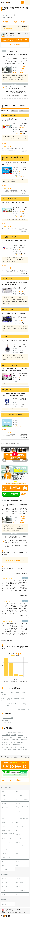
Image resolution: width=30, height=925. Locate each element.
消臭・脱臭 (18, 842)
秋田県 (10, 757)
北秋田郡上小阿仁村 (22, 737)
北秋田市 (13, 735)
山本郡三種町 (15, 740)
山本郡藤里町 (6, 740)
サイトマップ (5, 890)
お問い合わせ (18, 886)
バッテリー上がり (19, 838)
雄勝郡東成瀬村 (12, 732)
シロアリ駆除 (5, 799)
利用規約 (4, 894)
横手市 (22, 747)
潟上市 (25, 749)
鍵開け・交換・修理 (6, 830)
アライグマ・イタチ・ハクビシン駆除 (22, 807)
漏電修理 (4, 818)
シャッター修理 (19, 795)
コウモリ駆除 (5, 815)
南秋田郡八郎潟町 (19, 742)
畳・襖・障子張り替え (6, 838)
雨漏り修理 (18, 834)
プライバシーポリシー (20, 890)
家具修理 (17, 849)
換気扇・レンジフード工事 (7, 822)
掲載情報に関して (19, 882)
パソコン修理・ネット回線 (16, 756)
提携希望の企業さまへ (6, 904)
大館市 (4, 749)
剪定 (3, 791)
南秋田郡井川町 (6, 744)
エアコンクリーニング (6, 845)
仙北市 (4, 737)
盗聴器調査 (18, 861)
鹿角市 (20, 749)
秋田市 (12, 747)
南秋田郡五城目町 (7, 742)
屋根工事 (4, 853)
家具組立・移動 (5, 865)
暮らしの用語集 (5, 882)
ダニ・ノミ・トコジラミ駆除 (22, 799)
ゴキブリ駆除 (5, 807)
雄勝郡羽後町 (21, 732)
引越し (17, 865)
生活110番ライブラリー (21, 879)
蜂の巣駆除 (4, 803)
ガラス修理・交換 (19, 830)
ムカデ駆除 (18, 803)
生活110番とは (5, 879)
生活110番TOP (4, 756)
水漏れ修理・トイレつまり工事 (8, 834)
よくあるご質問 (5, 886)
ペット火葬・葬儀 (19, 845)
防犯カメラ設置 (5, 861)
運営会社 (17, 894)
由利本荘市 (5, 747)
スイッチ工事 (5, 826)
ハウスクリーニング (6, 842)
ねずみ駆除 (18, 811)
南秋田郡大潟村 (16, 744)
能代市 (17, 747)
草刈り (3, 795)
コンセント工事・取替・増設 (22, 818)
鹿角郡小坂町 (11, 737)
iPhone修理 (4, 869)
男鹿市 (9, 749)
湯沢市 (14, 749)
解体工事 (17, 853)
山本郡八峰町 (24, 740)
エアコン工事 (18, 822)
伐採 (17, 791)
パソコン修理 (4, 757)
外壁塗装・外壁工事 (6, 857)
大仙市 (4, 732)
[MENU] (27, 2)
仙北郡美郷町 (6, 735)
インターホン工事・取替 (21, 826)
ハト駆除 (4, 811)
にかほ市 (20, 735)
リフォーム (18, 857)
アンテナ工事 (18, 815)
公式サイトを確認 (17, 72)
